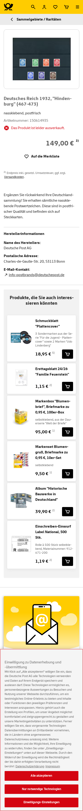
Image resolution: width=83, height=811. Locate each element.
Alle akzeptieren (41, 776)
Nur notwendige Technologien (41, 789)
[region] (41, 730)
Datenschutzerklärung (29, 766)
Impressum (52, 766)
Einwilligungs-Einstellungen (42, 802)
